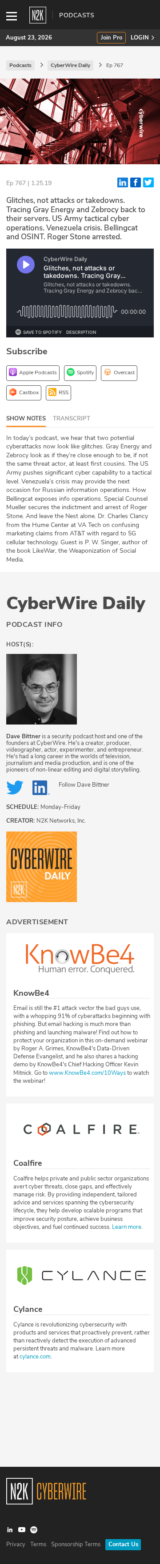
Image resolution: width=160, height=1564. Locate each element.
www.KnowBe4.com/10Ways (87, 1073)
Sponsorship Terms (75, 1544)
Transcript (71, 419)
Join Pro (111, 38)
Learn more (126, 1227)
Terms (38, 1544)
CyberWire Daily (75, 603)
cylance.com (35, 1357)
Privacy (15, 1544)
